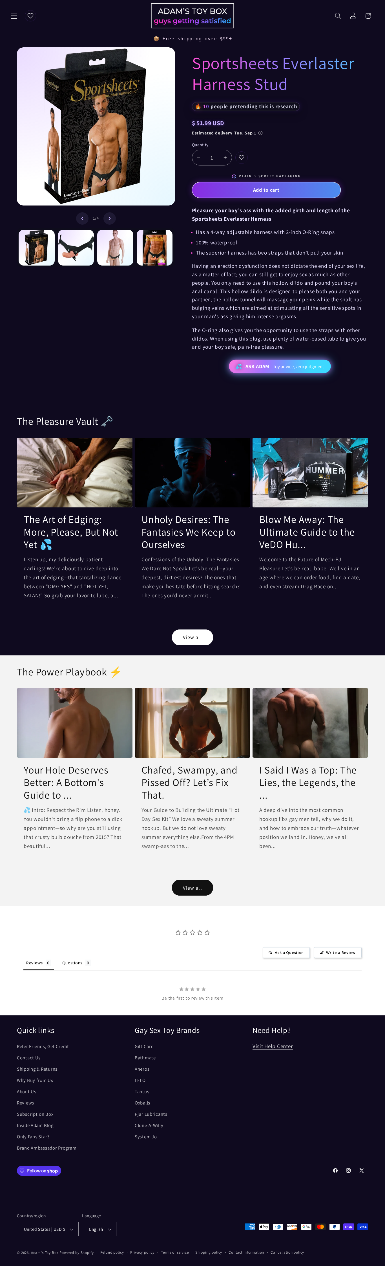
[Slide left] (82, 218)
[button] (14, 15)
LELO (140, 1080)
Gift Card (144, 1046)
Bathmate (145, 1058)
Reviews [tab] (34, 962)
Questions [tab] (72, 962)
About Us (26, 1091)
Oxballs (142, 1103)
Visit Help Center (273, 1046)
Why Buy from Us (35, 1080)
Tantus (142, 1091)
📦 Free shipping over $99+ (192, 38)
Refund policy (112, 1252)
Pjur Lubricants (151, 1114)
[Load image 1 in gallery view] (37, 248)
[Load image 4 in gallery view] (155, 248)
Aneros (142, 1069)
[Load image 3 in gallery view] (115, 248)
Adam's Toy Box (45, 1252)
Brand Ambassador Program (46, 1148)
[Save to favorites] (241, 157)
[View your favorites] (30, 15)
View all (192, 637)
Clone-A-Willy (149, 1125)
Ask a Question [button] (289, 952)
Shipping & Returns (37, 1069)
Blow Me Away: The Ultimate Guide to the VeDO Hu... (307, 532)
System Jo (146, 1137)
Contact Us (29, 1058)
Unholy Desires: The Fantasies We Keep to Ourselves (188, 532)
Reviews (25, 1103)
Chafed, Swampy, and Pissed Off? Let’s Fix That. (189, 782)
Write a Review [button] (341, 952)
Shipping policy (208, 1252)
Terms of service (175, 1252)
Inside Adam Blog (35, 1125)
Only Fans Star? (33, 1137)
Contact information (246, 1252)
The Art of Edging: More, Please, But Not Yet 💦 (71, 532)
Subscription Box (35, 1114)
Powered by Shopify (76, 1252)
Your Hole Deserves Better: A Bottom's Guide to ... (66, 782)
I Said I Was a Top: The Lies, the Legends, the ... (308, 782)
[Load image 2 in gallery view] (76, 248)
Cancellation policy (287, 1252)
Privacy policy (142, 1252)
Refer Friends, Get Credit (43, 1046)
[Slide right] (109, 218)
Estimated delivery (224, 133)
